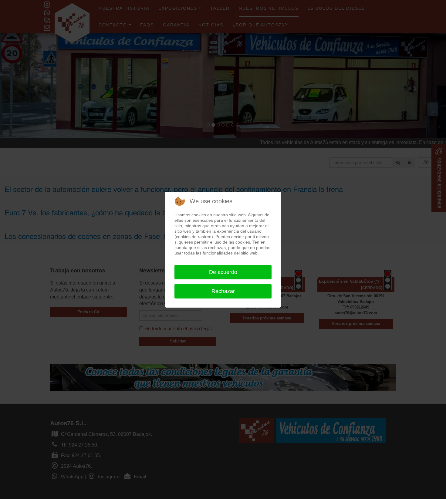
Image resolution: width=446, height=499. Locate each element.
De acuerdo (223, 272)
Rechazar (223, 291)
